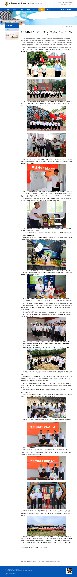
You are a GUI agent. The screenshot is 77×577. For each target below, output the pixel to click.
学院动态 (21, 9)
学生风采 (62, 9)
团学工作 (48, 9)
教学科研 (35, 9)
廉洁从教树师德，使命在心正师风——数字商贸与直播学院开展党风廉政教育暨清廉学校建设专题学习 (42, 561)
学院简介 (15, 9)
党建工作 (42, 9)
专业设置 (28, 9)
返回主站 (69, 9)
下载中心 (55, 9)
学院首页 (8, 9)
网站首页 (61, 26)
